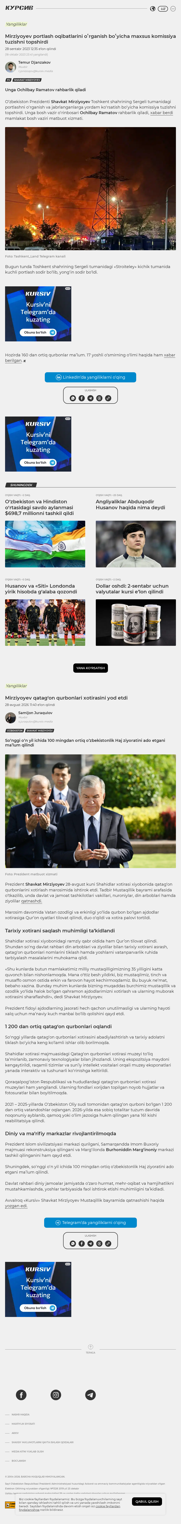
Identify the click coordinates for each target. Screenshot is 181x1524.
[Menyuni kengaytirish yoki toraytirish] (173, 9)
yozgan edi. (16, 1206)
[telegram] (90, 1395)
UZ (163, 9)
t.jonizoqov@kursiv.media (35, 71)
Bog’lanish (19, 1461)
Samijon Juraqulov (35, 713)
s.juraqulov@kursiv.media (35, 721)
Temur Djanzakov (34, 62)
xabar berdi (161, 112)
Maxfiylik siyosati (23, 1424)
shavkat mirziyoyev (27, 80)
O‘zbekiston (15, 730)
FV (8, 80)
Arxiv (15, 1433)
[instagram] (56, 1395)
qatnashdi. (31, 901)
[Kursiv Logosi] (19, 8)
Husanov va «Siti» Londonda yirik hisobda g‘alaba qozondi (41, 589)
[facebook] (21, 1395)
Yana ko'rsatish (90, 668)
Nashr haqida (20, 1414)
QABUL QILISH (147, 1502)
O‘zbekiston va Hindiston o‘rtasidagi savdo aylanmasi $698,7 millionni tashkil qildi (39, 507)
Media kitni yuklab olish (28, 1451)
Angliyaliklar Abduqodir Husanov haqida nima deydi (130, 504)
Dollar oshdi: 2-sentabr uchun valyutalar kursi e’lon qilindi (132, 589)
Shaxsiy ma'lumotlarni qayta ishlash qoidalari (43, 1442)
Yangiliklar (16, 24)
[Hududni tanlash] (153, 9)
